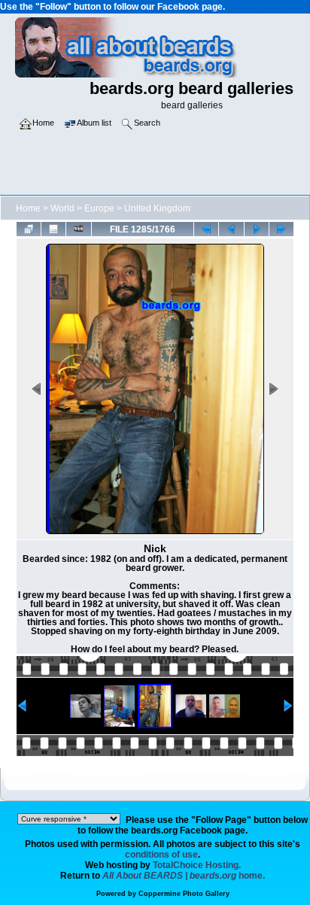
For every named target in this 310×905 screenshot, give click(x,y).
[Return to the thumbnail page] (29, 228)
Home (28, 208)
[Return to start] (206, 228)
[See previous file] (231, 228)
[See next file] (257, 228)
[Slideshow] (78, 228)
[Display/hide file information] (53, 228)
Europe (99, 208)
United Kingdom (157, 208)
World (62, 208)
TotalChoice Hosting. (197, 865)
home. (183, 875)
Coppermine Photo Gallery (183, 893)
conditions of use (161, 854)
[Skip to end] (281, 228)
